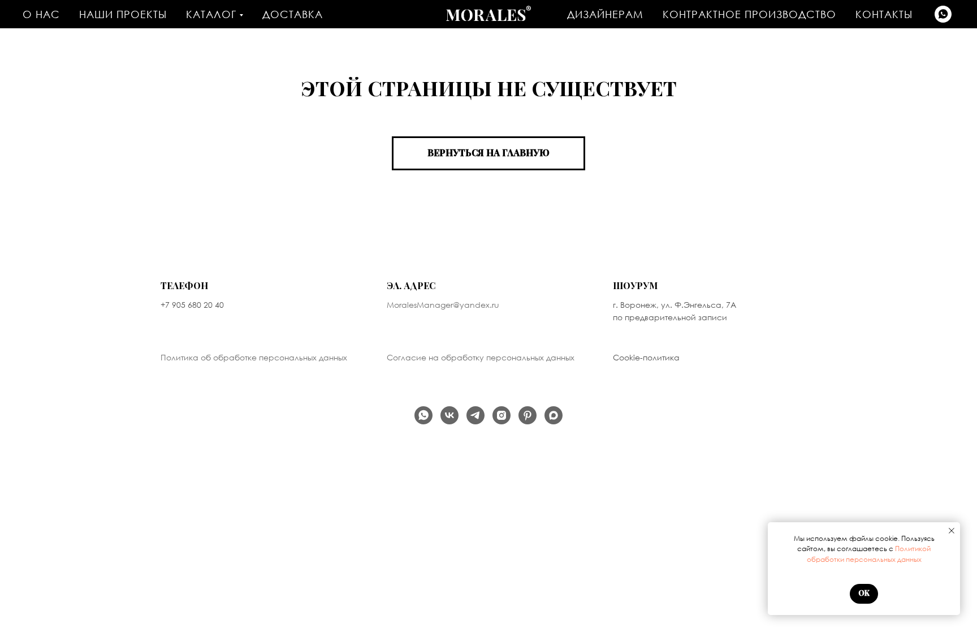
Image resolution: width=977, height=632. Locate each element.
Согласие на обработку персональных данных (480, 357)
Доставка (292, 14)
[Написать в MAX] (553, 415)
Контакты (884, 14)
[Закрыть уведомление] (951, 530)
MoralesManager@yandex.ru (443, 304)
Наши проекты (123, 14)
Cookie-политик (643, 357)
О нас (41, 14)
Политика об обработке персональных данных (254, 357)
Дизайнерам (605, 14)
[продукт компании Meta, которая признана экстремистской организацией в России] (501, 415)
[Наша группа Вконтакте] (449, 415)
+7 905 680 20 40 (192, 304)
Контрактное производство (749, 14)
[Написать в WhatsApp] (943, 14)
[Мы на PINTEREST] (527, 415)
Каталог (211, 14)
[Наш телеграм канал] (475, 415)
